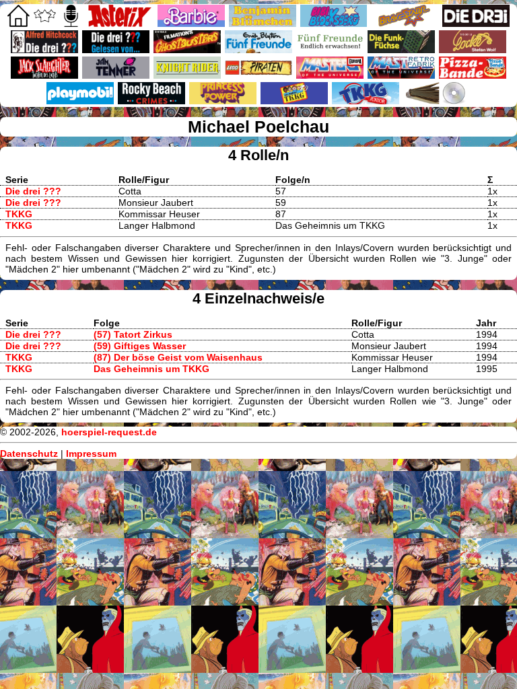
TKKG (18, 214)
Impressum (91, 453)
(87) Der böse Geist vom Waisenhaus (178, 357)
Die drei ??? (33, 191)
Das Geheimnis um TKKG (151, 368)
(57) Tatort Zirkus (133, 334)
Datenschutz (29, 453)
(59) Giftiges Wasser (140, 345)
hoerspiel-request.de (109, 432)
